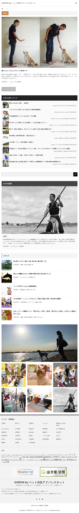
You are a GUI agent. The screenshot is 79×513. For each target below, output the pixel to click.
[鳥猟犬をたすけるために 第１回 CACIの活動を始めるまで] (39, 400)
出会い (5, 236)
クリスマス (32, 455)
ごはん (8, 455)
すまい (58, 164)
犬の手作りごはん (33, 460)
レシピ (20, 457)
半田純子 (31, 423)
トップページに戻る (8, 89)
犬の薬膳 (40, 460)
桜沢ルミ (17, 423)
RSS (42, 499)
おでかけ (60, 105)
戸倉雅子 (17, 435)
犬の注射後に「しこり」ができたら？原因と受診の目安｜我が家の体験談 (37, 299)
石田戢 (17, 442)
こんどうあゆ (46, 435)
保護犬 (28, 457)
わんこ (21, 455)
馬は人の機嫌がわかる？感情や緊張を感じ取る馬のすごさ (32, 274)
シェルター (42, 455)
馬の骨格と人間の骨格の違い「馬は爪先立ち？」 (23, 135)
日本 (73, 457)
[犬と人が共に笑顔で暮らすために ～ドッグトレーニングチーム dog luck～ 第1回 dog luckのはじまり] (39, 343)
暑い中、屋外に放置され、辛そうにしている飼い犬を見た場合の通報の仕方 (30, 129)
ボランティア (6, 457)
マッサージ (14, 457)
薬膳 (56, 460)
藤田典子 (58, 439)
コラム (37, 455)
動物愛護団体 (47, 457)
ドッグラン (65, 455)
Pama (3, 439)
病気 (47, 460)
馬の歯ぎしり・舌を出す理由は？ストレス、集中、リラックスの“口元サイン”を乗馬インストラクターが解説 (39, 148)
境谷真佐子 (23, 289)
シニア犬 (49, 455)
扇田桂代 (4, 432)
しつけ (12, 455)
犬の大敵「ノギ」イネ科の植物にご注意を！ (21, 142)
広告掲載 (46, 505)
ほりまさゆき (5, 429)
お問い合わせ (34, 505)
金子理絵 (17, 429)
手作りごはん (60, 457)
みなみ (65, 105)
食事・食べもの (31, 289)
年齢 (53, 457)
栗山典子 (31, 429)
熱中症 (11, 460)
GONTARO (24, 302)
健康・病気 (24, 264)
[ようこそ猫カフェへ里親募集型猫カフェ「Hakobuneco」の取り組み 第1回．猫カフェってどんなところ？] (39, 375)
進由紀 (60, 138)
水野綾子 (17, 432)
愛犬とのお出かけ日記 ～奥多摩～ (19, 103)
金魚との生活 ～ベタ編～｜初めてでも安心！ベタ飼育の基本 (26, 155)
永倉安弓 (58, 432)
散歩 (67, 457)
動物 (34, 457)
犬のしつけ (25, 460)
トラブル (58, 131)
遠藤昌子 (45, 432)
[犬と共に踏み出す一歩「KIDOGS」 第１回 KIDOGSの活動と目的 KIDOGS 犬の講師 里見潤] (14, 375)
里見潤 (19, 82)
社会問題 (51, 460)
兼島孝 (3, 442)
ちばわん (17, 455)
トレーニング (57, 455)
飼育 (5, 462)
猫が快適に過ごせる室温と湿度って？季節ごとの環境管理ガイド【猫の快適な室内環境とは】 (35, 161)
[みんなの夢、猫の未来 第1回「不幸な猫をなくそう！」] (14, 400)
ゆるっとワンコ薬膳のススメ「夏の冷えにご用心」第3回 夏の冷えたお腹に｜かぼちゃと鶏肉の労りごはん (44, 312)
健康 (31, 457)
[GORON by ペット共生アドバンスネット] (19, 3)
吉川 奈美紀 (65, 118)
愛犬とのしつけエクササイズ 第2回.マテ (15, 70)
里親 (74, 460)
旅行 (70, 457)
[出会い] (65, 400)
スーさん (45, 423)
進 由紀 (66, 138)
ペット (72, 454)
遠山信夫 (31, 432)
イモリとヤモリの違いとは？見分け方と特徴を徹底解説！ (25, 109)
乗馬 (24, 457)
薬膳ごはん (62, 460)
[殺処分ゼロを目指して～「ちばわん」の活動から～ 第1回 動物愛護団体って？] (65, 375)
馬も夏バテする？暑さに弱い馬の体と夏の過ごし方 (29, 261)
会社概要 (40, 505)
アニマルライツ (14, 246)
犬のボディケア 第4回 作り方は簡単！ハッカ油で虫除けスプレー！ (28, 122)
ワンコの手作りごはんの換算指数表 (24, 286)
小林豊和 (31, 439)
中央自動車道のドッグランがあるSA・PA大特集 (22, 116)
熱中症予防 (16, 460)
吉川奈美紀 (32, 442)
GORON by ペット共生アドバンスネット (39, 482)
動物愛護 (39, 457)
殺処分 (7, 460)
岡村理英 (45, 429)
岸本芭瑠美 (46, 439)
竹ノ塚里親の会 (60, 429)
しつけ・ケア (12, 82)
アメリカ (26, 455)
